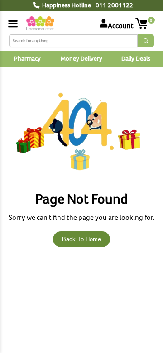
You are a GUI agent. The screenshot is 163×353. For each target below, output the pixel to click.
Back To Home (81, 239)
